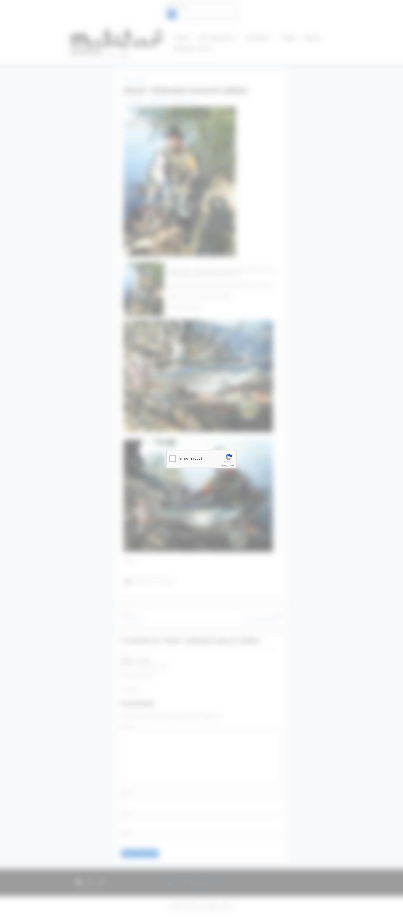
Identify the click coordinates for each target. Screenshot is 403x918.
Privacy (224, 466)
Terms (231, 466)
